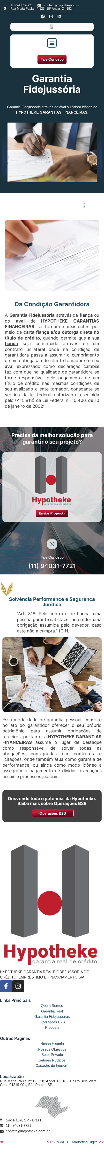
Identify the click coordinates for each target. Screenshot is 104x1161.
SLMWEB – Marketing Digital (75, 1142)
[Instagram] (51, 16)
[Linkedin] (59, 16)
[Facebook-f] (6, 986)
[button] (52, 43)
